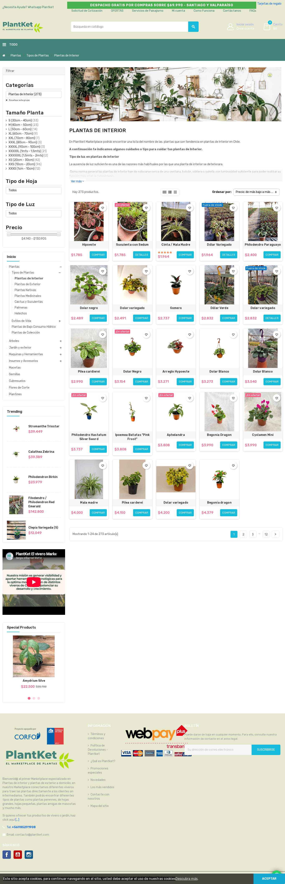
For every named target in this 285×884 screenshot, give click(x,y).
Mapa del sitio (100, 806)
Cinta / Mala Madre (175, 244)
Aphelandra (176, 435)
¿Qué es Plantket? (103, 761)
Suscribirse (266, 749)
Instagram (29, 854)
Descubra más (186, 879)
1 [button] (29, 698)
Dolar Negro (132, 371)
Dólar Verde (219, 308)
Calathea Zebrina (41, 452)
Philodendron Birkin (43, 477)
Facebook (7, 854)
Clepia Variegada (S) (43, 527)
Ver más (77, 181)
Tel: (21, 827)
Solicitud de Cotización (86, 11)
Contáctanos (232, 11)
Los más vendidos (102, 787)
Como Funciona (204, 11)
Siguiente (275, 534)
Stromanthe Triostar (43, 426)
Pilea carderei (132, 502)
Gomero (176, 308)
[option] (34, 664)
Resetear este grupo (19, 100)
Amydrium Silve (34, 681)
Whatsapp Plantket (41, 7)
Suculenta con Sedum (132, 244)
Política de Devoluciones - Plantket (98, 750)
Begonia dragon (219, 502)
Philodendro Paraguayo (263, 244)
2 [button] (34, 698)
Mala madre (89, 502)
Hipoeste (89, 244)
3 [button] (38, 698)
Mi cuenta (178, 11)
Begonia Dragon (219, 435)
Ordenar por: (221, 192)
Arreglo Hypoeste (176, 371)
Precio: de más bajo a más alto (256, 192)
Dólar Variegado (219, 244)
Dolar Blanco (219, 371)
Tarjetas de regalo (269, 3)
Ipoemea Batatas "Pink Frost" (132, 437)
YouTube (18, 854)
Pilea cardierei (89, 371)
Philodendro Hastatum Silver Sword (89, 437)
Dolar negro (89, 308)
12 (266, 534)
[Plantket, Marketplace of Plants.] (23, 26)
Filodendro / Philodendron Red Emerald (41, 502)
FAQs (253, 11)
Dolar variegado (132, 308)
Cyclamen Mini (263, 435)
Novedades (98, 780)
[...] (17, 819)
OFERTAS (117, 11)
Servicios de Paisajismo (147, 11)
